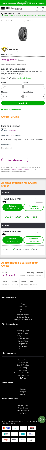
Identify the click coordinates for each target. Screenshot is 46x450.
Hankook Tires (23, 341)
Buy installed (33, 207)
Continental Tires (23, 338)
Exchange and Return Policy (23, 320)
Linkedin (23, 394)
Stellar (23, 281)
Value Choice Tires (23, 375)
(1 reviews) (21, 60)
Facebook (23, 389)
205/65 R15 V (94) (11, 231)
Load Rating (23, 368)
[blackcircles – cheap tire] (16, 8)
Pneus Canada (23, 408)
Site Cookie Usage (9, 423)
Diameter (4, 92)
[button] (3, 8)
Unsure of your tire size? (12, 110)
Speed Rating (28, 92)
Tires (23, 304)
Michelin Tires (23, 333)
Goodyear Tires (23, 344)
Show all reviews (15, 160)
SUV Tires (23, 309)
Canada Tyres (23, 405)
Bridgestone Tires (23, 336)
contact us (15, 169)
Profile (25, 82)
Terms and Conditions (31, 421)
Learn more (23, 169)
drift (31, 281)
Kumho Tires (23, 349)
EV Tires (23, 378)
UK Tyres (23, 413)
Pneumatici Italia (23, 410)
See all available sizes (24, 78)
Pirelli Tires (23, 346)
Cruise (4, 273)
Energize (39, 273)
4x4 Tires (23, 312)
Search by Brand (23, 331)
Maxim (4, 281)
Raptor (14, 281)
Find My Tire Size (23, 365)
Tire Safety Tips (23, 362)
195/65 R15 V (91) (11, 198)
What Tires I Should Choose (23, 373)
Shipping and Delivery (23, 317)
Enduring (30, 273)
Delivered (13, 207)
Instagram (23, 392)
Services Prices (23, 360)
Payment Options (23, 314)
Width (3, 82)
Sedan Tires (23, 307)
